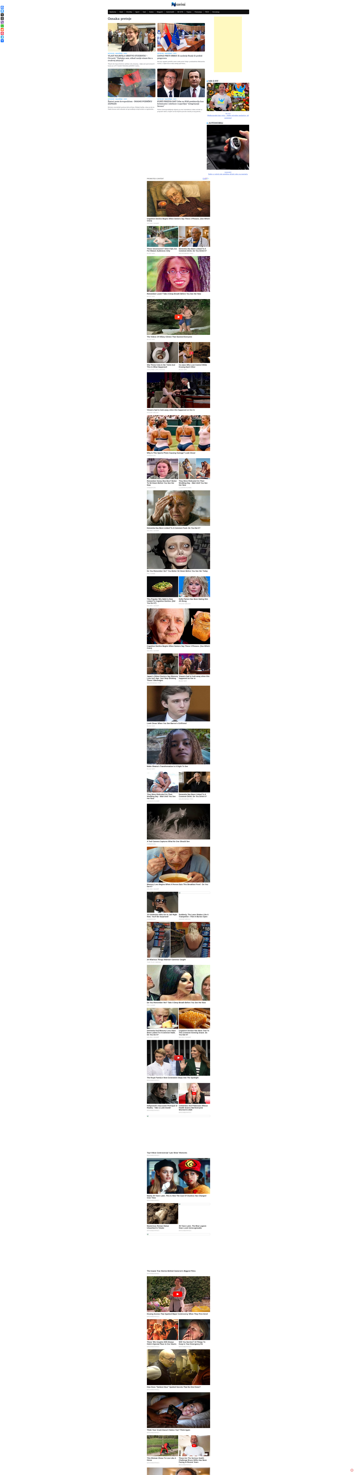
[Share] (2, 41)
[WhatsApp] (2, 26)
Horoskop (215, 12)
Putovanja (198, 12)
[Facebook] (2, 7)
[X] (2, 15)
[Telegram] (2, 37)
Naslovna (113, 12)
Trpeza (188, 12)
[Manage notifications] (351, 1470)
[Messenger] (2, 11)
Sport (137, 12)
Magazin (160, 12)
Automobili (170, 12)
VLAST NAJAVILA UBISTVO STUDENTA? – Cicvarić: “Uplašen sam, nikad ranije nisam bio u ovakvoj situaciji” (130, 58)
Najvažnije (118, 53)
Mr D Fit (180, 12)
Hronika (129, 12)
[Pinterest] (2, 33)
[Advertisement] (228, 44)
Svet (144, 12)
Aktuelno (111, 53)
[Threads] (2, 18)
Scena (151, 12)
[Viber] (2, 22)
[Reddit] (2, 29)
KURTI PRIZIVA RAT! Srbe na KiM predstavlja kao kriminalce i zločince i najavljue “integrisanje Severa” (180, 103)
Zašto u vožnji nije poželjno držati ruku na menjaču (228, 174)
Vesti (121, 12)
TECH (207, 12)
